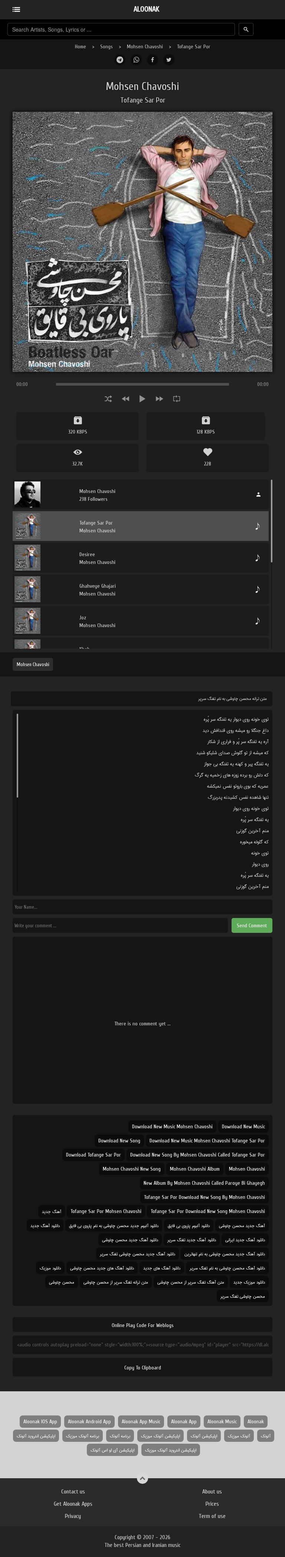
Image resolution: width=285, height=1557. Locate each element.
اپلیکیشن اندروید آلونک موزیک (170, 1450)
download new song (119, 1141)
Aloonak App (184, 1421)
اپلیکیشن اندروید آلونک (36, 1436)
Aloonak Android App (89, 1421)
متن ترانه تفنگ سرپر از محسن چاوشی (115, 1282)
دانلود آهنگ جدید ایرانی (245, 1239)
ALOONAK (146, 9)
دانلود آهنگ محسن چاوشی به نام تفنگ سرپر (227, 1268)
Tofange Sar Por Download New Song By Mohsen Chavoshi (204, 1197)
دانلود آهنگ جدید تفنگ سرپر (191, 1239)
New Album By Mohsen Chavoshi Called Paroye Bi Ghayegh (204, 1183)
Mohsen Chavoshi (145, 46)
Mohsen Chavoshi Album (195, 1169)
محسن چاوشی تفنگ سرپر (242, 1296)
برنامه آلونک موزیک (82, 1436)
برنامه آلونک (120, 1436)
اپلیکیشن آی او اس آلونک (112, 1450)
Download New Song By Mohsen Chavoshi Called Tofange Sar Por (197, 1155)
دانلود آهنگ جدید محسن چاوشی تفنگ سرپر (137, 1254)
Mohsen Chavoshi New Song (132, 1169)
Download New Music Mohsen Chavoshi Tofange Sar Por (207, 1141)
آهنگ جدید (51, 1211)
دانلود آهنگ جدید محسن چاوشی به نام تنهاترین (224, 1254)
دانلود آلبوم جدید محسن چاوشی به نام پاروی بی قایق (113, 1225)
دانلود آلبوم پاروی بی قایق (189, 1225)
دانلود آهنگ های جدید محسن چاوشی (102, 1268)
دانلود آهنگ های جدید (161, 1268)
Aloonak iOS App (40, 1421)
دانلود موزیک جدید (249, 1282)
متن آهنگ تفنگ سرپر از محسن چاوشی (190, 1282)
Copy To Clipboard (142, 1368)
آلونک (266, 1436)
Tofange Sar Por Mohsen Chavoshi (106, 1211)
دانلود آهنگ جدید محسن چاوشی (130, 1239)
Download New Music (243, 1126)
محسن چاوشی (61, 1282)
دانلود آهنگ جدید (45, 1225)
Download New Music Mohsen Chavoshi (172, 1126)
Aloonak (256, 1421)
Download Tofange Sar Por (93, 1155)
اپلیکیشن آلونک (204, 1436)
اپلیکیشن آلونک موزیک (160, 1436)
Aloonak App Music (141, 1421)
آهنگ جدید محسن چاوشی (242, 1225)
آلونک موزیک (239, 1436)
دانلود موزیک (50, 1268)
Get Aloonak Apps (73, 1504)
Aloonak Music (222, 1421)
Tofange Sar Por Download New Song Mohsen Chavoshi (208, 1211)
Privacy (73, 1516)
